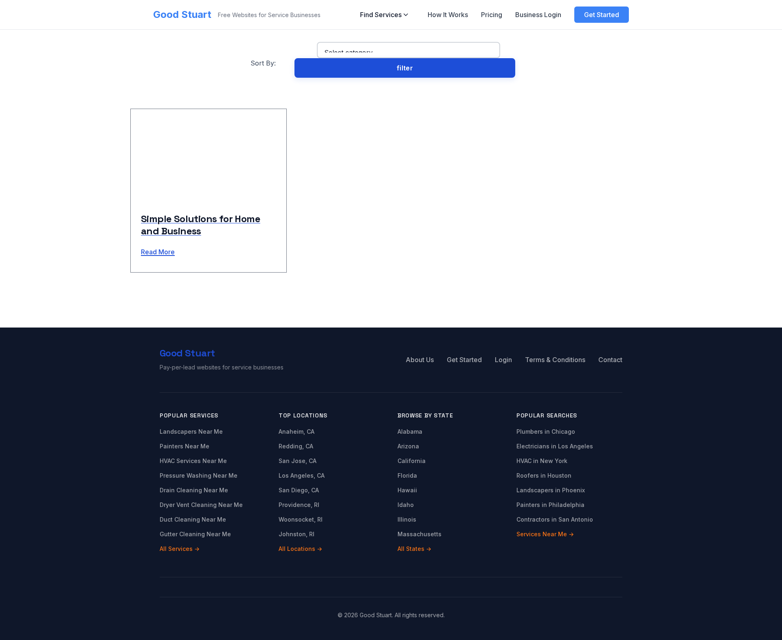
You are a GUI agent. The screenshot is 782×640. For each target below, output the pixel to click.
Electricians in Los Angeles (554, 446)
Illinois (407, 519)
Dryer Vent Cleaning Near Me (201, 504)
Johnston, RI (296, 534)
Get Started (601, 15)
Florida (407, 475)
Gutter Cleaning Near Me (195, 534)
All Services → (180, 548)
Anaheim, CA (296, 431)
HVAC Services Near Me (193, 460)
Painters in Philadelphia (550, 504)
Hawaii (407, 490)
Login (503, 360)
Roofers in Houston (543, 475)
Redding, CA (296, 446)
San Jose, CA (297, 460)
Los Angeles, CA (302, 475)
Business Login (538, 15)
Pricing (491, 15)
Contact (610, 360)
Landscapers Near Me (191, 431)
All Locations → (300, 548)
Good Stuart (182, 14)
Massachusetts (420, 534)
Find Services (381, 15)
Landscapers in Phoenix (550, 490)
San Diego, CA (299, 490)
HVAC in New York (541, 460)
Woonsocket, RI (301, 519)
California (412, 460)
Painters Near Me (184, 446)
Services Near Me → (545, 534)
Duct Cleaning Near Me (193, 519)
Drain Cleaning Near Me (194, 490)
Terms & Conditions (555, 360)
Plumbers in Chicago (545, 431)
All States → (414, 548)
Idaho (406, 504)
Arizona (408, 446)
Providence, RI (299, 504)
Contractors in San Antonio (554, 519)
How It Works (448, 15)
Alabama (410, 431)
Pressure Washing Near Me (198, 475)
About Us (420, 360)
